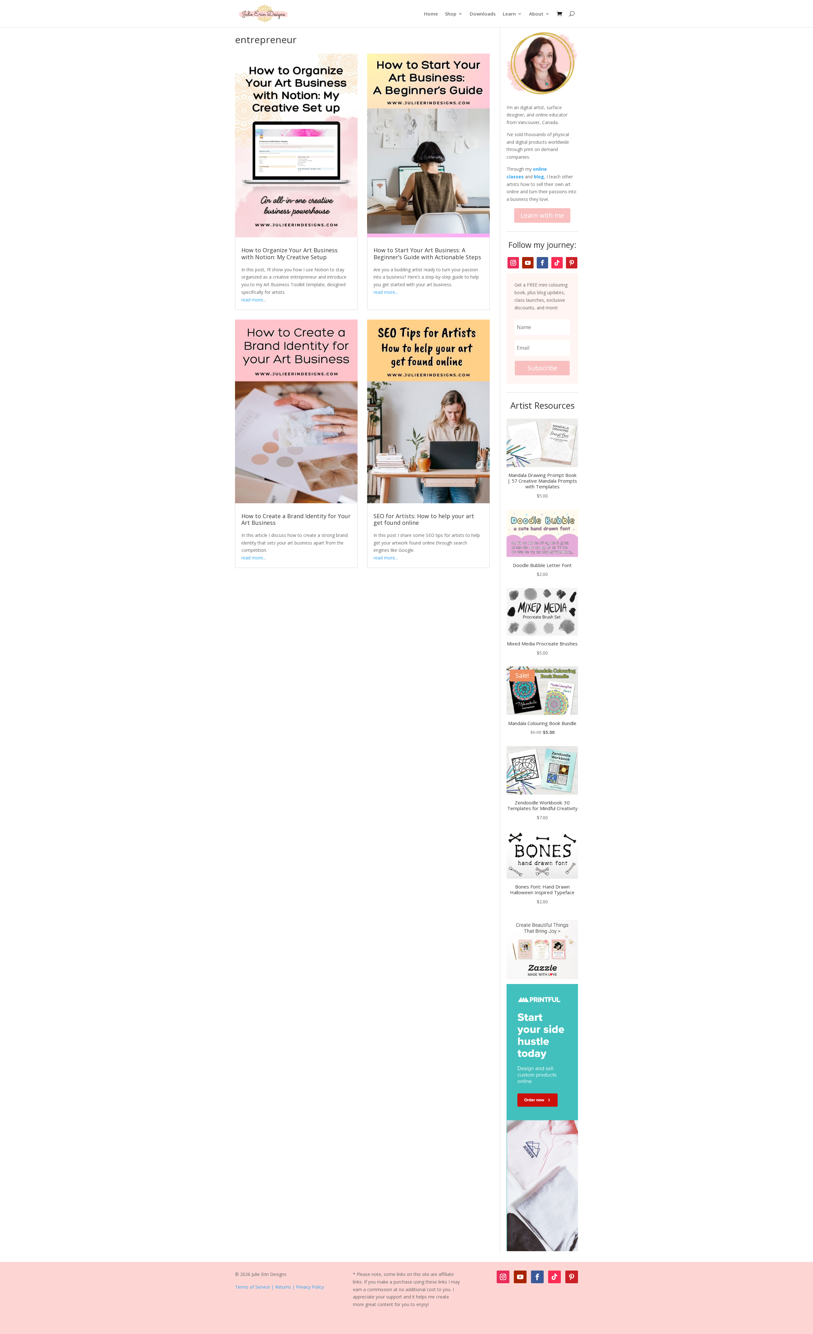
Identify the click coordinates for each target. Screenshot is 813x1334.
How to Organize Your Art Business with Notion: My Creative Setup (289, 253)
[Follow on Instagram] (513, 262)
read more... (253, 300)
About (536, 13)
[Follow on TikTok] (557, 262)
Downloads (483, 13)
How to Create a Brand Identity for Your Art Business (296, 519)
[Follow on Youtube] (528, 262)
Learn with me (542, 215)
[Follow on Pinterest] (571, 262)
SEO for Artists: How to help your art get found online (423, 519)
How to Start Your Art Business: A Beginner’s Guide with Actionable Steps (427, 253)
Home (431, 13)
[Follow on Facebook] (542, 262)
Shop (450, 13)
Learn (509, 13)
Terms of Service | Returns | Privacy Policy (279, 1287)
